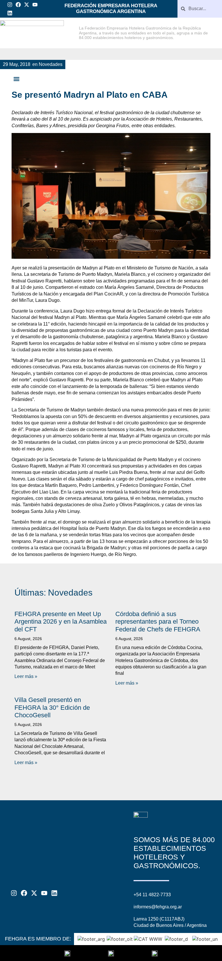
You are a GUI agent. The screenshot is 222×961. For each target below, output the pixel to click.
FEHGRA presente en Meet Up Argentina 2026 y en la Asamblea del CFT (60, 621)
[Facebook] (18, 5)
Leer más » (25, 676)
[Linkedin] (10, 13)
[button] (16, 79)
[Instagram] (10, 5)
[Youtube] (35, 5)
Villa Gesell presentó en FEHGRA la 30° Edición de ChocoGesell (52, 707)
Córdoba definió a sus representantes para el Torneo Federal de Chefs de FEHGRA (157, 621)
